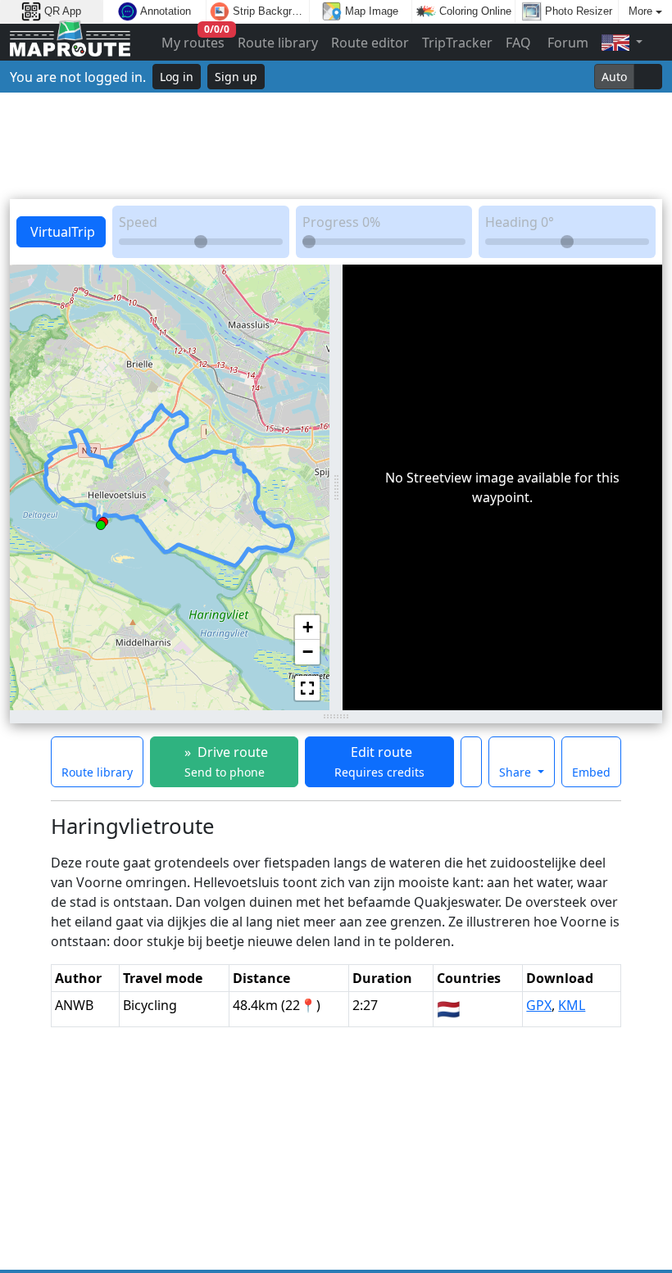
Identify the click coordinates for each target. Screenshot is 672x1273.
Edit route (379, 761)
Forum (566, 43)
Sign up (236, 76)
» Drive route (224, 761)
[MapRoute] (70, 42)
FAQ (518, 43)
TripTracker (457, 43)
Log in (176, 76)
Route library (278, 43)
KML (571, 1005)
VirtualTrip (61, 232)
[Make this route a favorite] (471, 761)
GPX (539, 1005)
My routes (193, 39)
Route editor (370, 43)
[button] (101, 522)
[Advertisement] (336, 146)
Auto (614, 76)
